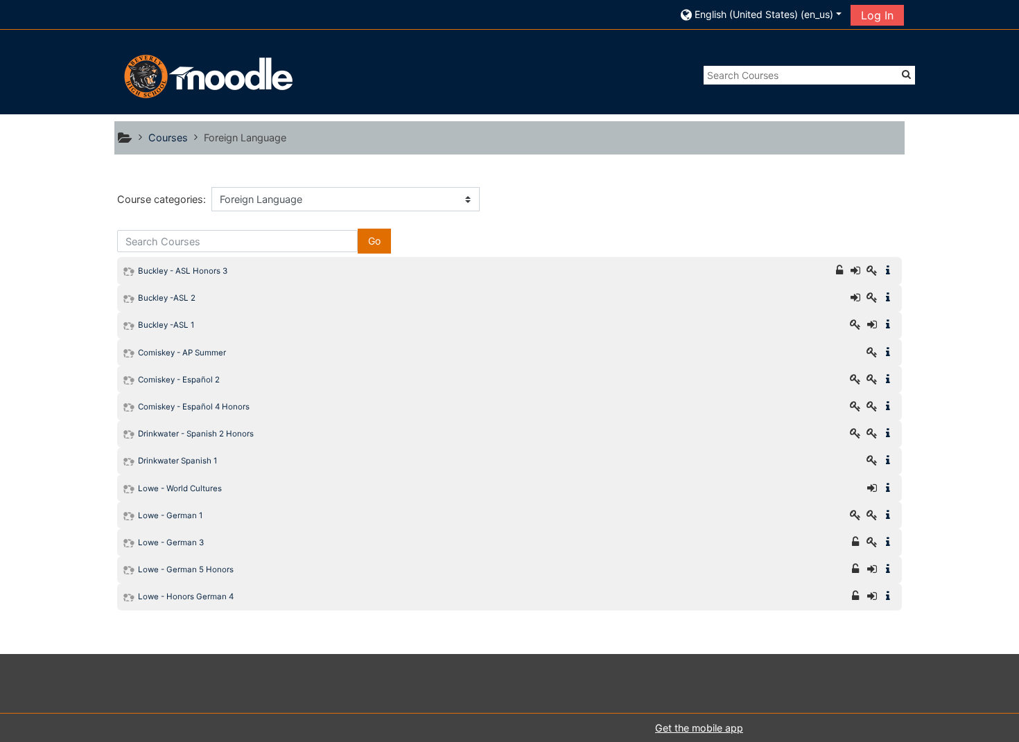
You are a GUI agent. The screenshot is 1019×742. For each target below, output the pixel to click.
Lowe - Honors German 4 (186, 596)
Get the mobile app (699, 728)
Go (374, 241)
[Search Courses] (906, 74)
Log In (877, 15)
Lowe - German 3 (171, 542)
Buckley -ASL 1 (166, 325)
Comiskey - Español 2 (179, 380)
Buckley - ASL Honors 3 (182, 271)
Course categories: (161, 199)
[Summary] (890, 270)
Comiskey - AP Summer (182, 352)
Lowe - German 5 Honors (186, 569)
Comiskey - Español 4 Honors (194, 407)
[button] (761, 14)
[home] (206, 76)
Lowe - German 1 (170, 515)
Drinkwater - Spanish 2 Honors (196, 434)
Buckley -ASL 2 (166, 298)
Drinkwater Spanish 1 (177, 461)
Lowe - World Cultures (180, 488)
